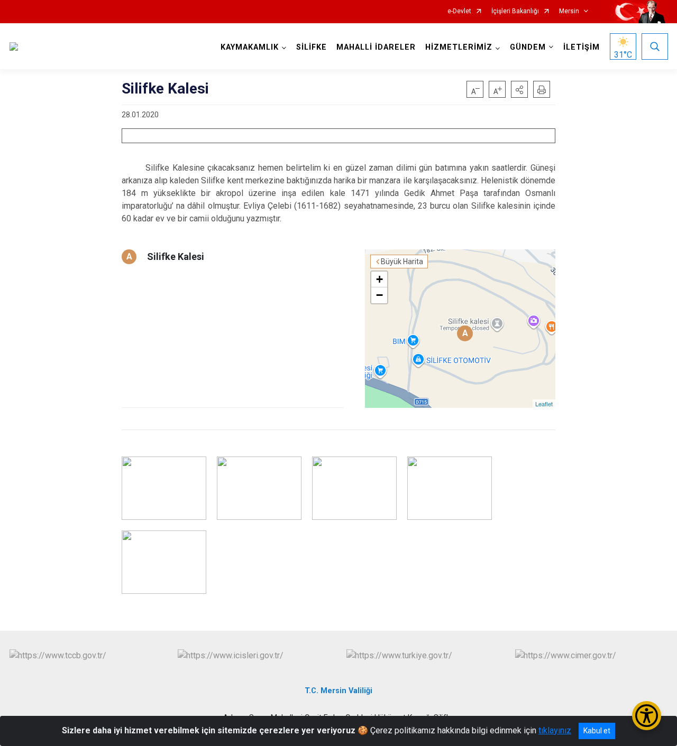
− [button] (379, 295)
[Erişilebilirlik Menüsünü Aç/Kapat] (646, 715)
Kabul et (596, 730)
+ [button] (379, 279)
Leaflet (544, 403)
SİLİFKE (311, 47)
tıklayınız (554, 730)
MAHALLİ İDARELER (376, 47)
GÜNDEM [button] (528, 47)
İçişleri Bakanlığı (515, 11)
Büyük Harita (402, 261)
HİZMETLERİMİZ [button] (458, 47)
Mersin (569, 11)
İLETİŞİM (581, 47)
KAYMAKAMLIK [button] (250, 47)
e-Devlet (459, 11)
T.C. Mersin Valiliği (338, 690)
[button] (519, 89)
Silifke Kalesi (175, 256)
